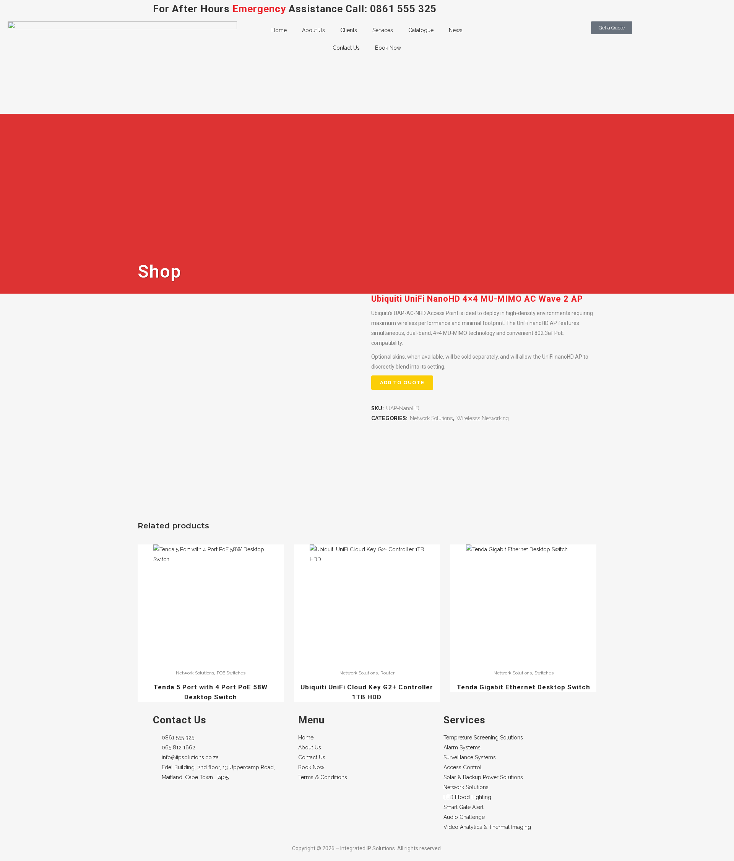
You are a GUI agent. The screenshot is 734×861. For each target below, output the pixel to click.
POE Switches (231, 673)
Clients (348, 30)
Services (382, 30)
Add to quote (402, 382)
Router (387, 673)
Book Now (388, 48)
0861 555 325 (403, 9)
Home (279, 30)
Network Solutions (431, 418)
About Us (313, 30)
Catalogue (421, 30)
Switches (544, 673)
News (456, 30)
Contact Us (346, 48)
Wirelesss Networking (482, 418)
